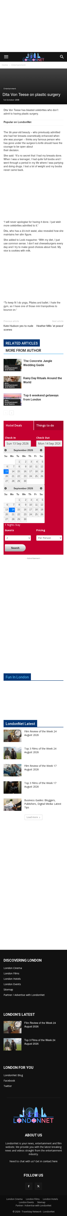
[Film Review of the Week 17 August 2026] (12, 770)
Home (5, 65)
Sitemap (8, 989)
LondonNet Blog (13, 1075)
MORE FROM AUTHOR (23, 350)
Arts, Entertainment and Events (11, 368)
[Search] (62, 57)
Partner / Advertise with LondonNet (24, 995)
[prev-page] (6, 413)
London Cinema (13, 968)
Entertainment (18, 65)
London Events (12, 984)
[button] (6, 57)
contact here (50, 1161)
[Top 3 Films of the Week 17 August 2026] (12, 787)
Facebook (9, 1080)
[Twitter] (38, 1186)
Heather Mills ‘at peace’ (49, 326)
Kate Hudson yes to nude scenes (18, 327)
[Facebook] (28, 1186)
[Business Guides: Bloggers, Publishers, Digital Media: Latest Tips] (12, 804)
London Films (11, 973)
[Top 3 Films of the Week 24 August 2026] (12, 753)
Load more (32, 817)
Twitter (8, 1086)
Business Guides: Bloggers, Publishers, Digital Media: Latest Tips (42, 803)
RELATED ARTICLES (22, 343)
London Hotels (12, 978)
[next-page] (11, 413)
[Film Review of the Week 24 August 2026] (12, 736)
